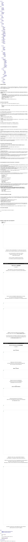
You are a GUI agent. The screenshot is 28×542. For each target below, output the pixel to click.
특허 (4, 55)
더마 (4, 64)
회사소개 (3, 2)
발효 (3, 38)
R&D (0, 6)
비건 (4, 63)
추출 (2, 16)
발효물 (5, 66)
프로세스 (3, 7)
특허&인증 (4, 33)
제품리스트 (3, 12)
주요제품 (4, 35)
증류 (4, 71)
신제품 (5, 61)
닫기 (0, 211)
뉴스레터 (4, 41)
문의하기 (3, 23)
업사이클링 (5, 65)
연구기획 (3, 8)
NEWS (2, 20)
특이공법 (3, 17)
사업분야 (3, 4)
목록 (0, 530)
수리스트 (4, 36)
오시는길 (4, 43)
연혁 (3, 28)
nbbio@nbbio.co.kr (5, 538)
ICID (4, 56)
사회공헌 (3, 5)
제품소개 (3, 34)
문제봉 (5, 534)
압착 (4, 73)
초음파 (5, 72)
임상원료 (5, 62)
